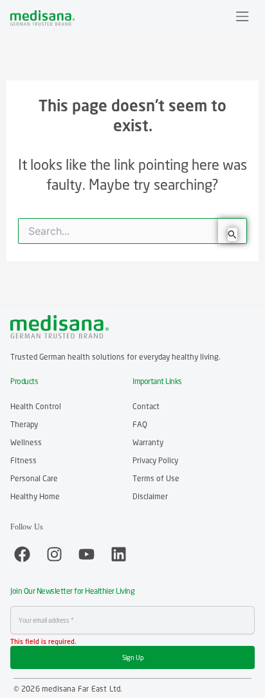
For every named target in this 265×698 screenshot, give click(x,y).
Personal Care (34, 478)
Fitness (23, 460)
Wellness (26, 442)
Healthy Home (35, 496)
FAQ (139, 424)
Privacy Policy (155, 460)
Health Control (35, 406)
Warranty (147, 442)
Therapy (24, 424)
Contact (146, 406)
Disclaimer (150, 496)
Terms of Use (155, 478)
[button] (243, 17)
